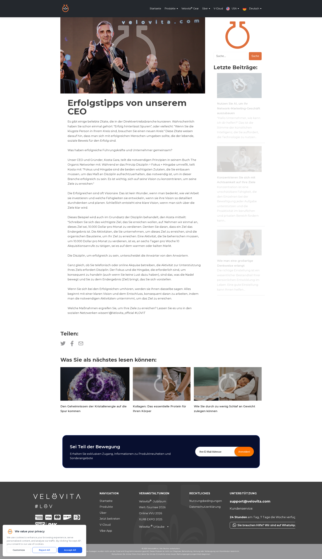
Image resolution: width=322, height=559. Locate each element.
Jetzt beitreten (110, 518)
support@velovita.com (250, 501)
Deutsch (254, 8)
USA (234, 8)
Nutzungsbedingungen (205, 501)
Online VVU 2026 (150, 513)
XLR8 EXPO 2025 (150, 519)
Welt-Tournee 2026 (152, 507)
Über (205, 8)
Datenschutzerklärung (205, 506)
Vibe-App (106, 530)
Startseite (155, 8)
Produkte (170, 8)
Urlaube (154, 526)
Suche (255, 56)
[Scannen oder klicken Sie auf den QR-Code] (258, 530)
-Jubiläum (152, 501)
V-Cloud (218, 8)
